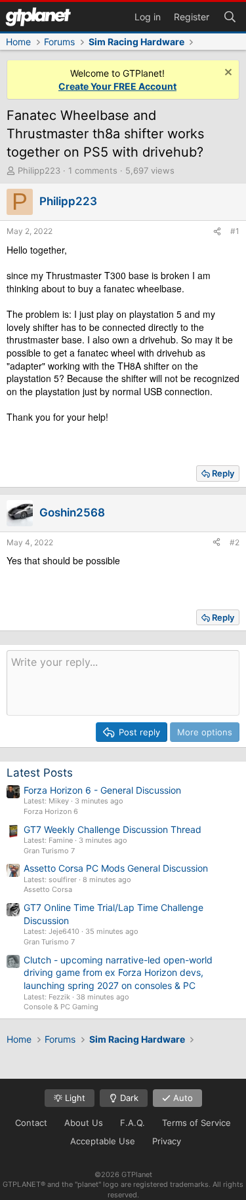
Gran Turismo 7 (49, 850)
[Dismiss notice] (226, 74)
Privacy (166, 1141)
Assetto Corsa (48, 889)
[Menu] (38, 16)
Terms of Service (196, 1122)
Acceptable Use (102, 1141)
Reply (223, 473)
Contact (31, 1122)
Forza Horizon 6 (51, 811)
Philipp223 (39, 170)
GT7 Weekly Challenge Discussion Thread (112, 829)
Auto (182, 1098)
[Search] (229, 16)
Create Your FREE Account (117, 86)
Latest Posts (40, 772)
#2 (234, 542)
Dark (127, 1098)
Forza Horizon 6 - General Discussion (102, 790)
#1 (234, 231)
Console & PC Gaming (61, 1006)
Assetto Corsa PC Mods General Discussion (116, 868)
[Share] (217, 231)
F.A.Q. (132, 1122)
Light (73, 1098)
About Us (83, 1122)
